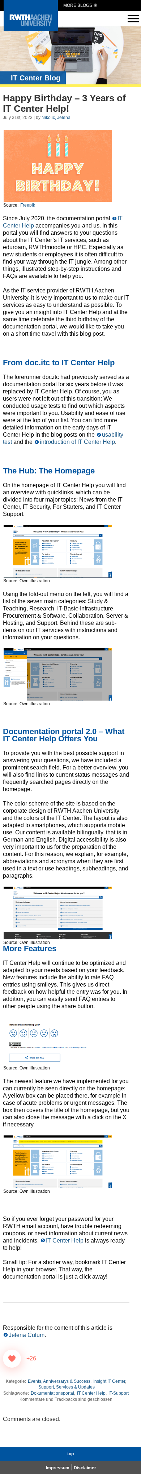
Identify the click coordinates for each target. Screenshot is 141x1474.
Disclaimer (85, 1467)
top (70, 1453)
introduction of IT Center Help (77, 442)
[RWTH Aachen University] (31, 29)
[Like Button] (12, 1359)
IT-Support (118, 1393)
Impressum (57, 1467)
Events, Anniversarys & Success (59, 1381)
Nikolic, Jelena (56, 117)
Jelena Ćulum (26, 1335)
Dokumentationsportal (52, 1393)
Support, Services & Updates (66, 1387)
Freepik (27, 205)
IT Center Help (65, 1240)
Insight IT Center (109, 1381)
